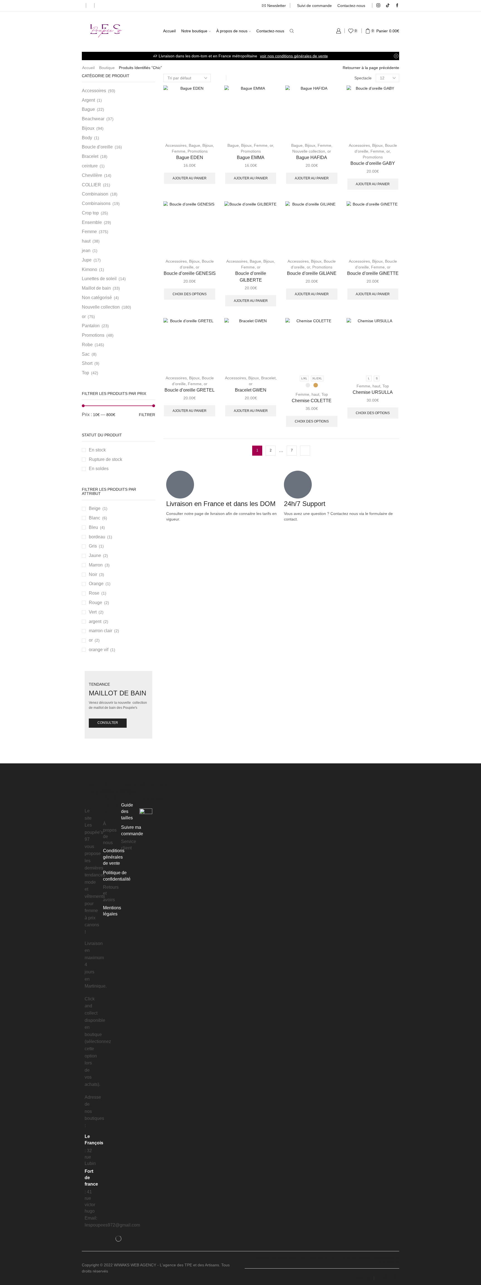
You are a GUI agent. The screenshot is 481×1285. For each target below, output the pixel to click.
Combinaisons (96, 203)
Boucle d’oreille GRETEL (190, 390)
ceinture (90, 165)
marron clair (100, 630)
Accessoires (175, 145)
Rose (94, 593)
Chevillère (92, 175)
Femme (178, 151)
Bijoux (207, 145)
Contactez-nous (351, 5)
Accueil (169, 31)
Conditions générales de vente (113, 857)
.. (110, 1271)
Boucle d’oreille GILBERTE (250, 276)
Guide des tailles (127, 811)
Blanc (94, 518)
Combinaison (95, 194)
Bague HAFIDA (311, 157)
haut (315, 394)
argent (95, 621)
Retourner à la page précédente (371, 67)
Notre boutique (194, 31)
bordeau (97, 536)
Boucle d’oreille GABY (372, 163)
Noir (93, 574)
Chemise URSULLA (373, 392)
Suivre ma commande (132, 830)
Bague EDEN (189, 157)
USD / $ (363, 1278)
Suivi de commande (314, 5)
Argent (88, 100)
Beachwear (93, 118)
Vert (93, 612)
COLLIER (91, 184)
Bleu (93, 527)
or (271, 145)
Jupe (87, 260)
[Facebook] (397, 5)
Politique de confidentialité (117, 875)
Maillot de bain (96, 288)
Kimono (89, 269)
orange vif (98, 649)
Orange (96, 583)
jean (86, 250)
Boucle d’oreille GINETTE (373, 273)
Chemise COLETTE (312, 400)
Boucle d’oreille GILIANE (312, 273)
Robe (87, 344)
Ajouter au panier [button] (190, 178)
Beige (94, 508)
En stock (97, 450)
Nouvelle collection (308, 151)
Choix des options (190, 294)
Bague (194, 145)
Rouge (95, 602)
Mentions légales (112, 911)
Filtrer (147, 414)
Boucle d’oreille (97, 147)
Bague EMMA (250, 157)
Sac (86, 354)
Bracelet (268, 378)
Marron (96, 565)
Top (325, 394)
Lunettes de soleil (99, 278)
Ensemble (92, 222)
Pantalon (91, 325)
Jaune (95, 555)
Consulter (107, 723)
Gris (93, 546)
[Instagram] (378, 5)
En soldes (99, 468)
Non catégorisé (97, 297)
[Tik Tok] (388, 5)
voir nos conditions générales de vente (294, 56)
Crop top (90, 213)
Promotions (198, 151)
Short (87, 363)
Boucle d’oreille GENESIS (190, 273)
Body (87, 137)
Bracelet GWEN (250, 390)
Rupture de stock (105, 459)
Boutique (107, 67)
